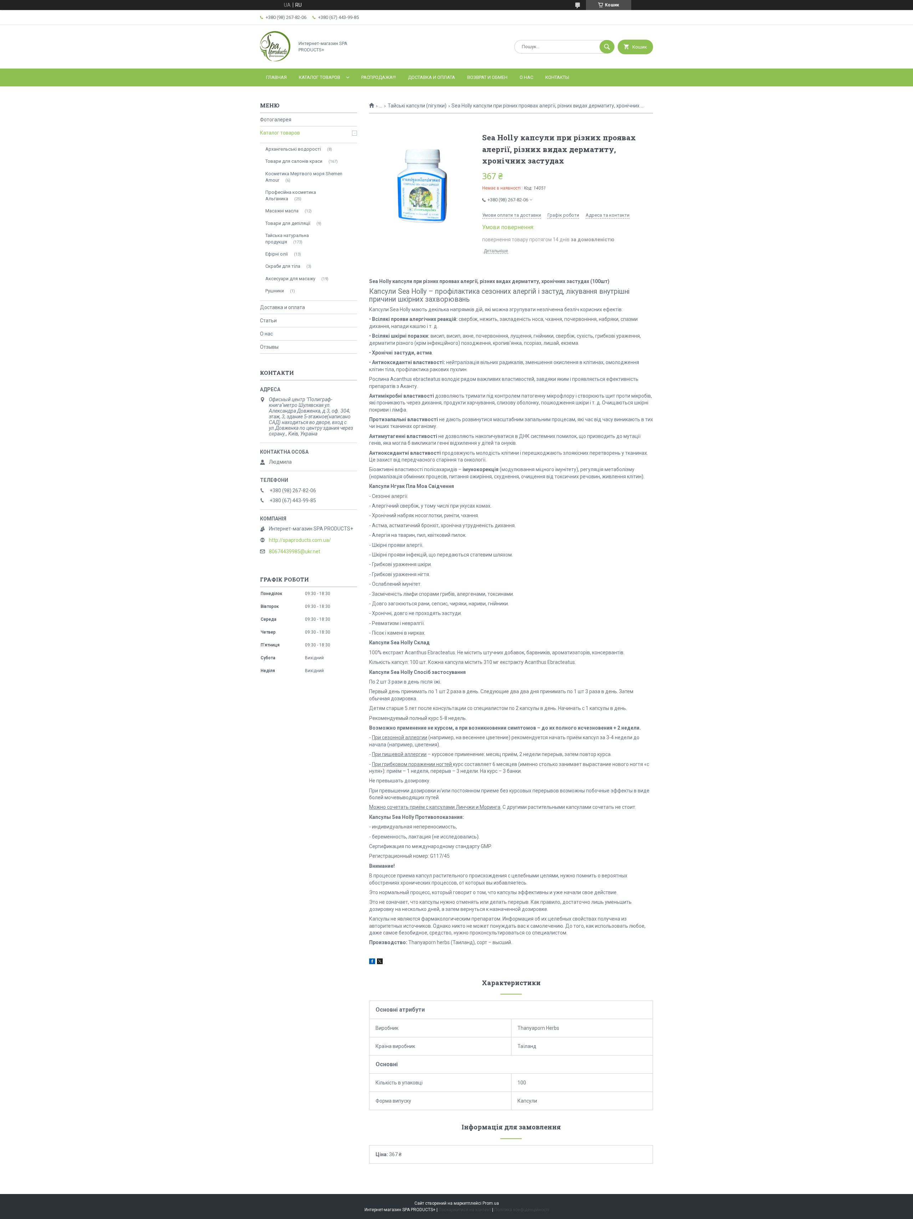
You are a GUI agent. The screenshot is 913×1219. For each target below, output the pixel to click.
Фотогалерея (275, 119)
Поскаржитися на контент (465, 1209)
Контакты (557, 77)
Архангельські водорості (293, 149)
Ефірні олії (276, 254)
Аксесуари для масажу (290, 278)
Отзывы (269, 347)
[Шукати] (607, 47)
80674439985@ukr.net (294, 551)
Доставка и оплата (431, 77)
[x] (380, 962)
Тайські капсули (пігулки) (417, 106)
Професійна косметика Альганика (290, 195)
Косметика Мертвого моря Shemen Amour (303, 177)
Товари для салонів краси (293, 161)
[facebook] (372, 962)
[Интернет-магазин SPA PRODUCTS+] (275, 59)
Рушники (274, 290)
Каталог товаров (319, 77)
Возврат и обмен (487, 77)
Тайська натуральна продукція (287, 239)
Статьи (268, 320)
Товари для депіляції (287, 223)
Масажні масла (282, 210)
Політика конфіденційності (521, 1209)
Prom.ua (491, 1203)
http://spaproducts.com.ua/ (300, 540)
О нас (526, 77)
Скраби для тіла (282, 266)
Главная (276, 77)
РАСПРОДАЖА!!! (378, 77)
